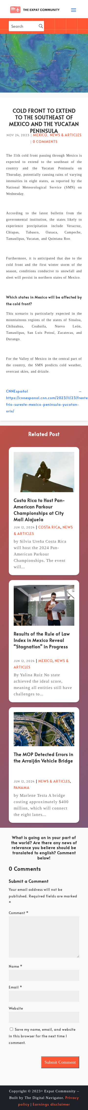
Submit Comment (60, 1062)
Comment (19, 912)
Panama (22, 787)
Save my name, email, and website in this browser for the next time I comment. (42, 1036)
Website (16, 1008)
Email (15, 987)
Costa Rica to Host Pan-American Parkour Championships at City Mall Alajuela (39, 509)
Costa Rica (49, 527)
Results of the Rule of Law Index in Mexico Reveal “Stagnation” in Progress (42, 640)
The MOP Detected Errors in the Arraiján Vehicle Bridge (43, 757)
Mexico (40, 135)
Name (15, 966)
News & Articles (65, 135)
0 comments (45, 141)
